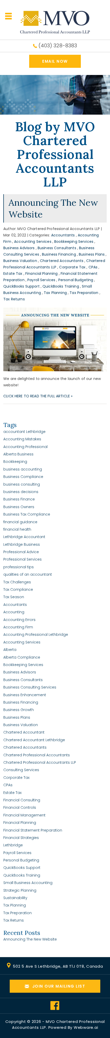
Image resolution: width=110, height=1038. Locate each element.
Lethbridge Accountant (24, 536)
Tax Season (13, 596)
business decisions (20, 491)
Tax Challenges (17, 582)
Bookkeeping (15, 461)
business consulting (21, 484)
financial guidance (20, 522)
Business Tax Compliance (26, 514)
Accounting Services (32, 241)
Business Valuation (20, 260)
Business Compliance (23, 476)
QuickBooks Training (60, 286)
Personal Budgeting (75, 279)
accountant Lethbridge (24, 431)
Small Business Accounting (27, 882)
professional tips (18, 567)
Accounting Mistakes (22, 439)
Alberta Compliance (21, 657)
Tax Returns (14, 299)
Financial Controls (19, 807)
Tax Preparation (84, 292)
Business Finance (19, 499)
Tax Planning (55, 292)
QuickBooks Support (21, 286)
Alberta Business (18, 454)
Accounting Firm (18, 627)
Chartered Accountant (24, 732)
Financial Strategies (21, 837)
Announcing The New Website (30, 939)
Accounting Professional (25, 446)
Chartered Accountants (61, 260)
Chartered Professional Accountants (36, 755)
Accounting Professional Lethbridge (35, 634)
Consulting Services (21, 769)
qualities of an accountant (27, 574)
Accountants (63, 235)
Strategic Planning (19, 890)
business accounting (22, 469)
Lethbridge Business (21, 544)
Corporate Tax (72, 267)
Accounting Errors (19, 619)
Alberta (9, 649)
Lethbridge (13, 845)
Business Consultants (57, 247)
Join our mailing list (58, 986)
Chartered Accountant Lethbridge (34, 739)
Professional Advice (21, 551)
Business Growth (18, 709)
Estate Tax (12, 273)
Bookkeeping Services (73, 241)
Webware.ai (86, 1027)
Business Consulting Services (29, 687)
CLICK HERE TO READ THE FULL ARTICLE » (37, 396)
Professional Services (22, 559)
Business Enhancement (24, 694)
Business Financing (59, 254)
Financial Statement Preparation (32, 830)
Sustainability (15, 897)
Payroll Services (41, 279)
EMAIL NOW (55, 61)
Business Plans (92, 254)
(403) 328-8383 (57, 45)
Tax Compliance (18, 589)
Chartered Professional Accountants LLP (39, 762)
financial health (17, 529)
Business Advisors (19, 247)
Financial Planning (41, 273)
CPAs (93, 267)
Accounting (13, 612)
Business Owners (18, 506)
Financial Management (24, 815)
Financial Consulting (21, 800)
